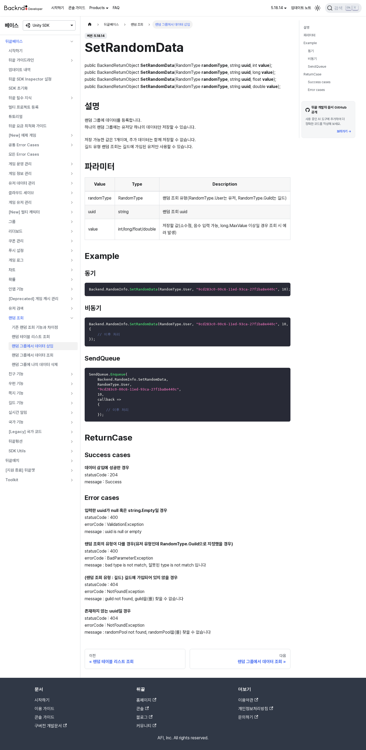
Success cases (319, 82)
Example (310, 43)
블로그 (142, 717)
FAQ (116, 8)
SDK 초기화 (18, 88)
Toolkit (11, 479)
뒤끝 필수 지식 (20, 97)
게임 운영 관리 (20, 164)
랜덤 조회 (16, 318)
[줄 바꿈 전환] (274, 289)
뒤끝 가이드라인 (21, 60)
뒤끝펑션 (16, 441)
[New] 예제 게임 (22, 135)
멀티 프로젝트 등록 (24, 107)
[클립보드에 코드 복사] (283, 289)
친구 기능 (16, 374)
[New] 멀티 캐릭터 (24, 212)
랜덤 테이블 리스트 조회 (31, 336)
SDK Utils (17, 451)
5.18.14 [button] (277, 8)
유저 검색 (16, 308)
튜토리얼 (16, 116)
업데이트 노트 (301, 8)
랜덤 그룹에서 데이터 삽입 (32, 346)
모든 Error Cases (24, 154)
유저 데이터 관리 (22, 183)
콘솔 (140, 708)
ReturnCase (312, 74)
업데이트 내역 (20, 69)
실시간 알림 (18, 412)
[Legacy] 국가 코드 (25, 431)
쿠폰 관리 (16, 241)
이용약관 (245, 700)
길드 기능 (16, 402)
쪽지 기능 (16, 393)
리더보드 (16, 231)
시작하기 (57, 8)
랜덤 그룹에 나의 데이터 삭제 (35, 364)
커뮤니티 (143, 725)
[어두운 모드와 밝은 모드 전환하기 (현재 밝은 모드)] (317, 8)
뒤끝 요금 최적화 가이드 (28, 126)
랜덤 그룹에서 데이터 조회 (32, 355)
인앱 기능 (16, 289)
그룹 (12, 221)
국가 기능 (16, 422)
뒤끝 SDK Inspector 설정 (30, 79)
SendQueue (317, 66)
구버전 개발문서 (48, 725)
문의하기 (245, 717)
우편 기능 (16, 383)
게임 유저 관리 (20, 202)
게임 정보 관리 (20, 173)
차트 (12, 269)
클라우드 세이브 (21, 192)
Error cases (316, 90)
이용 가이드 (44, 708)
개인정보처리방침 (253, 708)
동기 (311, 51)
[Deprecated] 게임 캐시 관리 (33, 298)
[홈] (90, 24)
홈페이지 (143, 700)
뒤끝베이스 (14, 41)
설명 (306, 27)
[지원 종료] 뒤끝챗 (20, 470)
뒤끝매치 (12, 460)
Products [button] (97, 8)
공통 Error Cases (24, 145)
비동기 (312, 58)
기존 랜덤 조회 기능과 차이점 (35, 327)
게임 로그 (16, 260)
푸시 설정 (16, 250)
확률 (12, 279)
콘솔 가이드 (76, 8)
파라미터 (309, 35)
